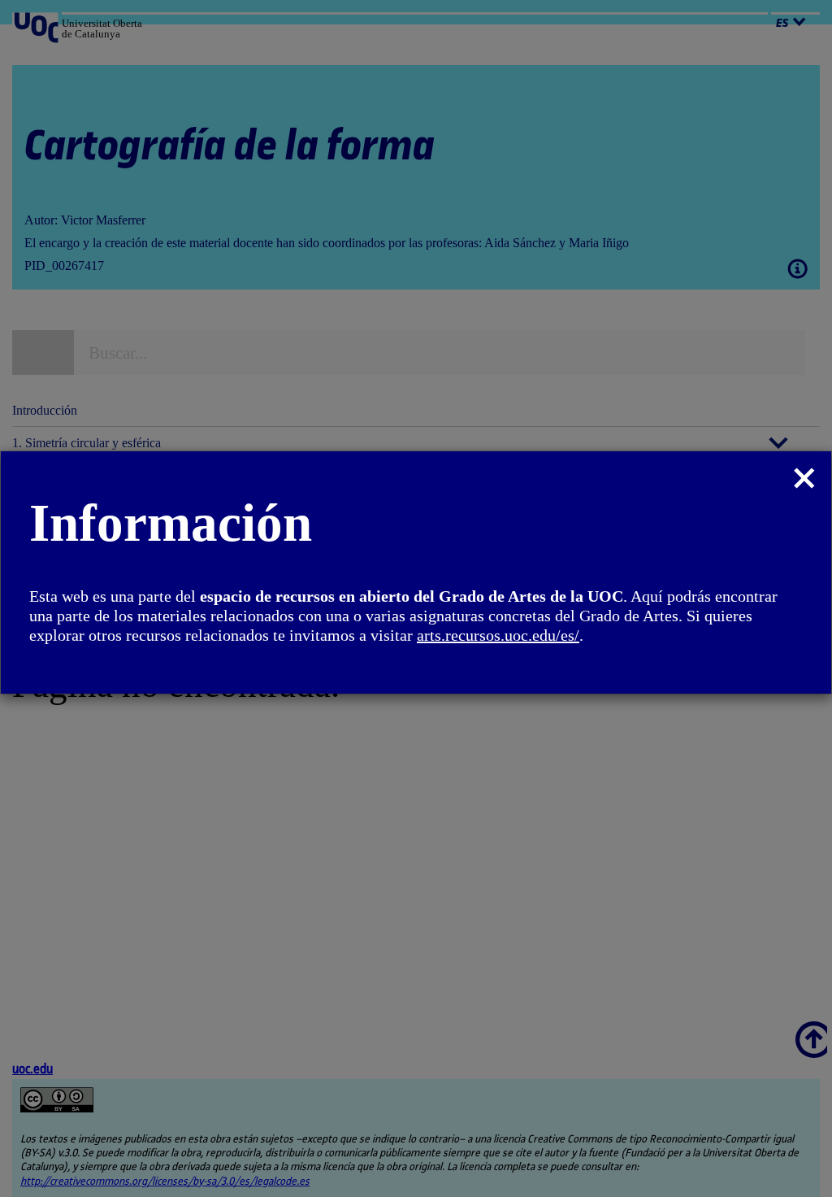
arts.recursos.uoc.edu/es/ (498, 635)
